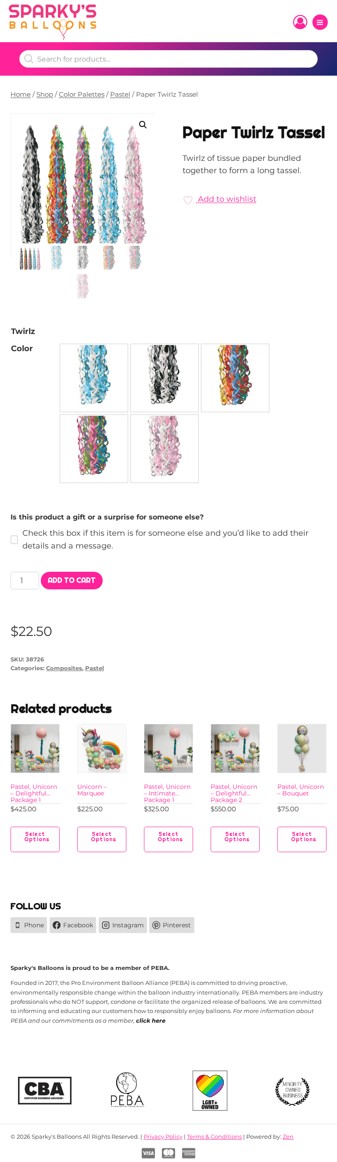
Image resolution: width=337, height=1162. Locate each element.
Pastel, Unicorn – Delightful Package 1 (34, 793)
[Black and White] (164, 378)
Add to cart (72, 580)
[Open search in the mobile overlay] (168, 59)
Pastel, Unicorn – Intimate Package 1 (167, 793)
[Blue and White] (94, 378)
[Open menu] (320, 22)
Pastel (94, 668)
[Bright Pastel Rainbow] (94, 449)
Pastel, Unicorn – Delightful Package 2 (234, 793)
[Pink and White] (164, 449)
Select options (37, 837)
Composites (64, 668)
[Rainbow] (235, 378)
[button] (143, 125)
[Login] (300, 22)
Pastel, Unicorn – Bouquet (300, 790)
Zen (288, 1136)
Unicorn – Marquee (92, 790)
